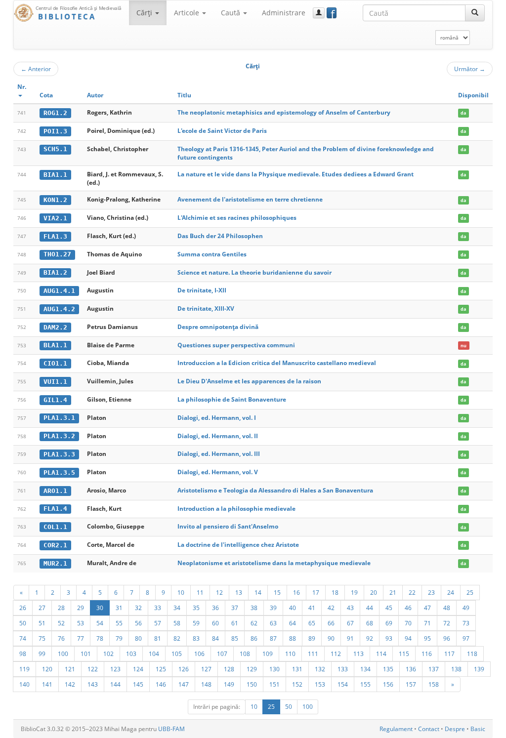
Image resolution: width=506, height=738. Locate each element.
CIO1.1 (55, 363)
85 (234, 638)
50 (22, 623)
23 (431, 592)
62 (254, 623)
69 (388, 623)
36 (215, 608)
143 (92, 684)
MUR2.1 (55, 563)
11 (200, 592)
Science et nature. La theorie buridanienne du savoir (254, 272)
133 (342, 669)
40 (292, 608)
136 (411, 669)
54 (99, 623)
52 (61, 623)
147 (183, 684)
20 (373, 592)
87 (273, 638)
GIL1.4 (55, 400)
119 (24, 669)
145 (138, 684)
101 (86, 653)
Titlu (184, 95)
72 (446, 623)
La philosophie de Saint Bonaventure (231, 399)
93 (388, 638)
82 (176, 638)
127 (206, 669)
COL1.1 (55, 527)
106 (199, 653)
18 (335, 592)
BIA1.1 (55, 174)
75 (42, 638)
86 (254, 638)
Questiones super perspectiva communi (236, 345)
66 (331, 623)
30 (99, 608)
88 (292, 638)
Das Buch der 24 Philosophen (220, 236)
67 (350, 623)
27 (42, 608)
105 (176, 653)
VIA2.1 (55, 218)
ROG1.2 (55, 113)
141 (47, 684)
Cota (46, 95)
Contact (428, 729)
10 (180, 592)
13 (238, 592)
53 (80, 623)
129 (252, 669)
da (463, 113)
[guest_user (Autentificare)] (319, 12)
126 (183, 669)
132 (320, 669)
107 (222, 653)
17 (315, 592)
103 (131, 653)
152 (297, 684)
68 (369, 623)
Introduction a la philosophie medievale (236, 508)
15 (277, 592)
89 (311, 638)
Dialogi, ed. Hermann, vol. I (216, 417)
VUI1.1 (55, 381)
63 (273, 623)
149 (229, 684)
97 (466, 638)
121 (70, 669)
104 (154, 653)
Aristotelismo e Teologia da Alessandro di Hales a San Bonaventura (275, 490)
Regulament (396, 729)
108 (245, 653)
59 (196, 623)
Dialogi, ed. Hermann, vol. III (218, 454)
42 (331, 608)
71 (427, 623)
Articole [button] (187, 12)
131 (297, 669)
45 (388, 608)
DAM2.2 (55, 327)
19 (354, 592)
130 (274, 669)
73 (466, 623)
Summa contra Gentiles (212, 254)
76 (61, 638)
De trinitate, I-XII (201, 290)
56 (138, 623)
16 (296, 592)
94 (408, 638)
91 (350, 638)
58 (176, 623)
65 (311, 623)
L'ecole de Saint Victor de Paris (222, 130)
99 (42, 653)
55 (119, 623)
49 (466, 608)
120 (47, 669)
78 (99, 638)
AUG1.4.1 (59, 290)
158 (433, 684)
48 (446, 608)
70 (408, 623)
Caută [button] (231, 12)
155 (365, 684)
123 (115, 669)
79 (119, 638)
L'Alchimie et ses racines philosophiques (236, 217)
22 (412, 592)
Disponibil (473, 95)
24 (450, 592)
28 (61, 608)
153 (320, 684)
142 (70, 684)
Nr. (21, 86)
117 (449, 653)
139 (479, 669)
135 (388, 669)
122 (92, 669)
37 (234, 608)
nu (463, 345)
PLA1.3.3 (59, 454)
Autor (95, 95)
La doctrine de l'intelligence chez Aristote (238, 544)
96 (446, 638)
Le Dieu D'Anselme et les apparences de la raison (249, 381)
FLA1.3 (55, 236)
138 (456, 669)
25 (469, 592)
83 (196, 638)
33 (157, 608)
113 (358, 653)
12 (219, 592)
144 (115, 684)
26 (22, 608)
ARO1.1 (55, 490)
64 (292, 623)
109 (267, 653)
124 (138, 669)
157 (411, 684)
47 (427, 608)
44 (369, 608)
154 (342, 684)
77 (80, 638)
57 (157, 623)
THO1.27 (57, 254)
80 (138, 638)
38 (254, 608)
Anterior (36, 69)
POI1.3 (55, 131)
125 (161, 669)
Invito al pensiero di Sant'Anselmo (227, 526)
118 (472, 653)
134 (365, 669)
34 (176, 608)
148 (206, 684)
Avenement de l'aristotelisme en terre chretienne (250, 199)
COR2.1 (55, 545)
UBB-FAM (171, 729)
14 (257, 592)
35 (196, 608)
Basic (477, 729)
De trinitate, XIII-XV (205, 308)
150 (252, 684)
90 (331, 638)
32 (138, 608)
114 (381, 653)
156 (388, 684)
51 (42, 623)
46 (408, 608)
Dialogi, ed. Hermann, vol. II (217, 436)
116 (427, 653)
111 (313, 653)
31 (119, 608)
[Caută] (475, 12)
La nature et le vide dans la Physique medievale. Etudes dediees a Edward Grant (295, 174)
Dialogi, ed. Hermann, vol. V (217, 472)
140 (24, 684)
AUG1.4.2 (59, 309)
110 (290, 653)
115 (404, 653)
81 (157, 638)
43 (350, 608)
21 (392, 592)
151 (274, 684)
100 (63, 653)
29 (80, 608)
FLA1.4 (55, 508)
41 (311, 608)
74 (22, 638)
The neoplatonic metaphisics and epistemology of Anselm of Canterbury (283, 112)
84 (215, 638)
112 (336, 653)
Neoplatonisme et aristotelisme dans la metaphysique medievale (274, 563)
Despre (455, 729)
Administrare (283, 12)
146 (161, 684)
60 (215, 623)
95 (427, 638)
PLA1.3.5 (59, 472)
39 (273, 608)
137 (433, 669)
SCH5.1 (55, 149)
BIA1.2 (55, 272)
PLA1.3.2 (59, 436)
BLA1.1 (55, 345)
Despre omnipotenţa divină (217, 327)
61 (234, 623)
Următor (469, 69)
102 (108, 653)
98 (22, 653)
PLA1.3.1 (59, 417)
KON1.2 (55, 200)
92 (369, 638)
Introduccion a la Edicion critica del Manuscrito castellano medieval (276, 363)
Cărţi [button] (145, 12)
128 (229, 669)
